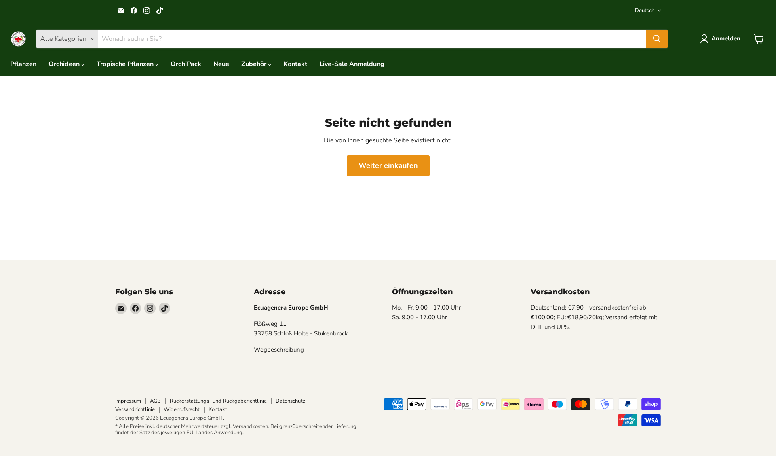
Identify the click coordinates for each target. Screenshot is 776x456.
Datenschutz (290, 401)
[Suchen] (657, 39)
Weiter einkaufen (388, 165)
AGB (155, 401)
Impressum (128, 401)
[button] (722, 39)
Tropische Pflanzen (126, 63)
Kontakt (295, 63)
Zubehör (254, 63)
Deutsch (644, 10)
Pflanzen (23, 63)
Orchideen (64, 63)
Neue (221, 63)
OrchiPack (186, 63)
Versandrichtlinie (135, 409)
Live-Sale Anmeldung (351, 63)
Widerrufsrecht (182, 409)
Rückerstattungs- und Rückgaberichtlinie (218, 401)
